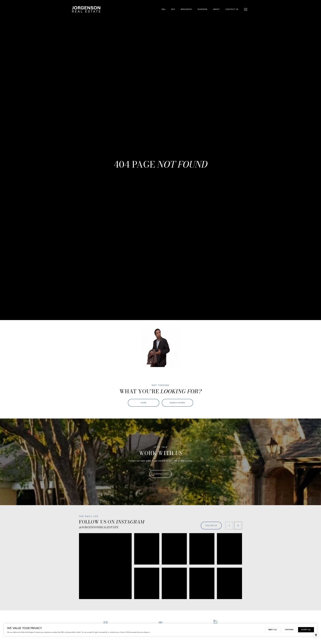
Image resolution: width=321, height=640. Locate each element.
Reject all (272, 629)
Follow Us (211, 525)
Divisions (202, 9)
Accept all (306, 629)
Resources (186, 9)
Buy (173, 9)
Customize (289, 629)
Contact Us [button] (160, 474)
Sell (164, 9)
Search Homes (177, 402)
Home (143, 402)
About (216, 9)
